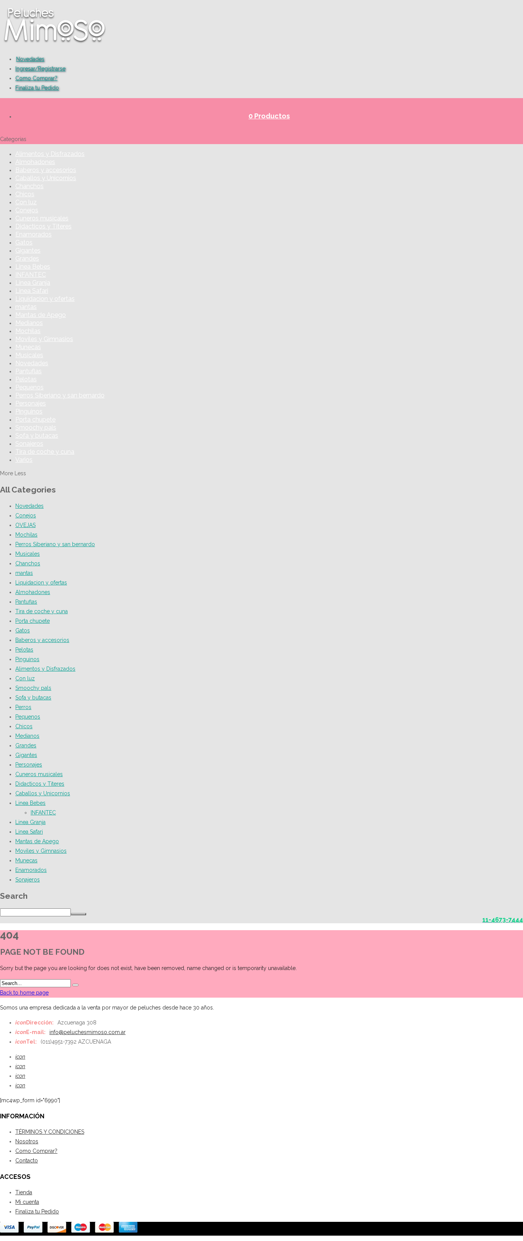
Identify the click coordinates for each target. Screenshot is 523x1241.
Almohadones (35, 162)
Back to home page (24, 993)
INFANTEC (30, 274)
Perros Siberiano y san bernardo (60, 395)
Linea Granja (32, 282)
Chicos (24, 194)
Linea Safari (31, 290)
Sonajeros (29, 443)
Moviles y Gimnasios (44, 339)
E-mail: (30, 1032)
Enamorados (33, 234)
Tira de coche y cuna (44, 451)
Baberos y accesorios (45, 170)
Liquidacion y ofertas (45, 298)
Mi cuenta (27, 1202)
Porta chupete (35, 419)
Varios (24, 459)
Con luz (26, 202)
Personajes (30, 403)
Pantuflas (28, 371)
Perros (23, 707)
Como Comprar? (36, 78)
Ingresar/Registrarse (40, 69)
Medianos (29, 323)
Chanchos (29, 186)
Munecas (28, 347)
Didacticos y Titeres (43, 226)
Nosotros (26, 1141)
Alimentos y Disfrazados (50, 154)
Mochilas (28, 331)
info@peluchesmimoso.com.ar (87, 1032)
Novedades (30, 59)
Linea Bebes (32, 266)
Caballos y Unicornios (45, 178)
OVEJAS (25, 525)
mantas (26, 306)
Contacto (26, 1160)
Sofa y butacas (36, 435)
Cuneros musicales (42, 218)
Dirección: (34, 1022)
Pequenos (29, 387)
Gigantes (28, 250)
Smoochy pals (35, 427)
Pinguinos (28, 411)
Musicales (29, 355)
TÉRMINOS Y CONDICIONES (49, 1132)
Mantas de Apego (40, 314)
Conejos (26, 210)
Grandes (27, 258)
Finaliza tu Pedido (37, 88)
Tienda (23, 1192)
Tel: (26, 1042)
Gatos (24, 242)
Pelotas (26, 379)
